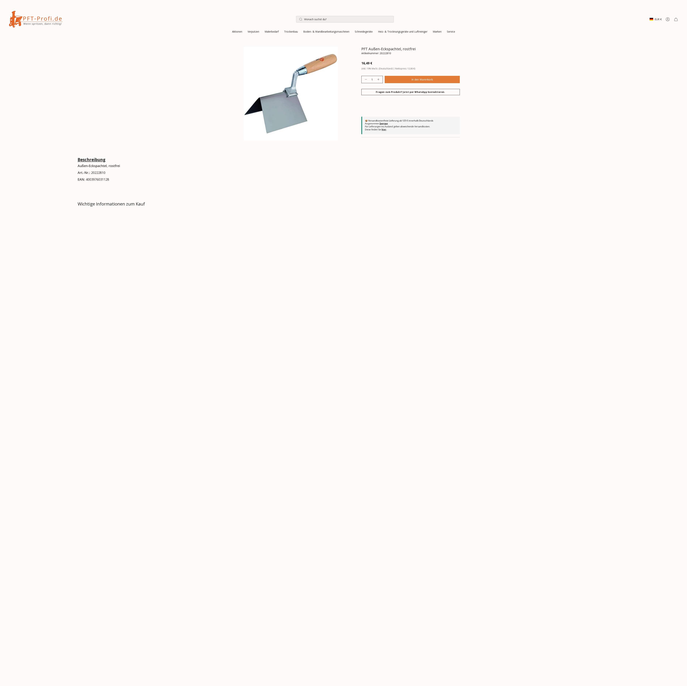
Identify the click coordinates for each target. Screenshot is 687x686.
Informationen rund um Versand (104, 217)
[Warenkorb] (676, 19)
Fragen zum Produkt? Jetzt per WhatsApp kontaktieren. (410, 92)
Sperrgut (383, 123)
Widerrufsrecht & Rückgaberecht (104, 229)
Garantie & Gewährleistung (99, 242)
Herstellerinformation (96, 255)
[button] (237, 32)
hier (384, 129)
